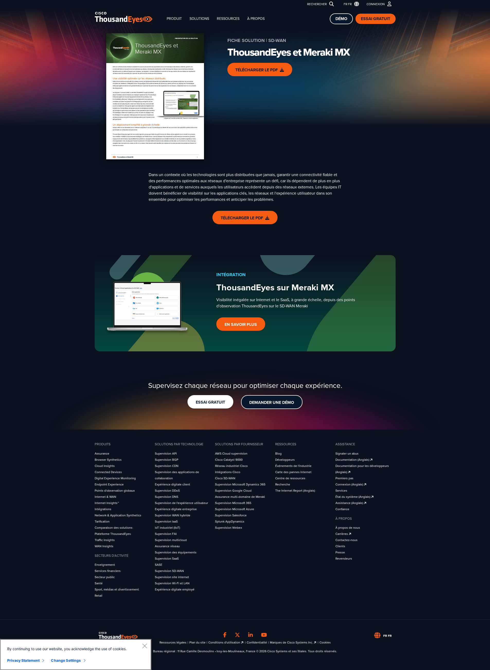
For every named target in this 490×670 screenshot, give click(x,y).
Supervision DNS (166, 497)
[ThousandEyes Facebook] (225, 635)
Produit (174, 18)
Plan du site (197, 642)
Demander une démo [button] (271, 402)
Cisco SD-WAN (225, 478)
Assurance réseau (167, 546)
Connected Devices (108, 472)
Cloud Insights (105, 466)
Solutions (199, 18)
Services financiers (108, 571)
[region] (75, 654)
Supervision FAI (166, 534)
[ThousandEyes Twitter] (237, 635)
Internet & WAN (105, 497)
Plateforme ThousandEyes (113, 534)
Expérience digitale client (172, 484)
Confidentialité (257, 642)
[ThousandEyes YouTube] (264, 635)
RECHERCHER (317, 4)
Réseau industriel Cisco (231, 466)
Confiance (342, 509)
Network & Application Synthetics (118, 515)
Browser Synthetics (108, 460)
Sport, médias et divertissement (117, 589)
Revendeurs (343, 558)
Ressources (228, 18)
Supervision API (166, 453)
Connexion (376, 4)
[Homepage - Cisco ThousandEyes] (129, 17)
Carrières (342, 534)
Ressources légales (172, 642)
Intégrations (103, 509)
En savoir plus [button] (241, 324)
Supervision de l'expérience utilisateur (181, 503)
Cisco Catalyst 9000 (229, 460)
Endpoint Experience (109, 484)
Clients (340, 546)
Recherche (282, 484)
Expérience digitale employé (174, 589)
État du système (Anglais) (353, 497)
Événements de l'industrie (293, 466)
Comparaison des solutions (113, 527)
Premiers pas (344, 478)
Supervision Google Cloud (233, 490)
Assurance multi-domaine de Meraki (240, 497)
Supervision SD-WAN (169, 571)
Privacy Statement (23, 660)
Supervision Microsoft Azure (234, 509)
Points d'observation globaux (115, 490)
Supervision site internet (172, 577)
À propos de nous (347, 527)
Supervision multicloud (171, 540)
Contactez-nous (346, 540)
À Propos (256, 18)
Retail (98, 595)
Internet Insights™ (107, 503)
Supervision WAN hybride (172, 515)
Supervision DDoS (167, 490)
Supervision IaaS (166, 521)
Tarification (102, 521)
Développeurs (285, 460)
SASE (158, 565)
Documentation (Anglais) (352, 460)
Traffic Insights (105, 540)
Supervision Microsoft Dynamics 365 (240, 484)
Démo (341, 18)
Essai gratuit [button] (210, 402)
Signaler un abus (347, 453)
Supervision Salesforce (231, 515)
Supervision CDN (167, 466)
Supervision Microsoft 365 (233, 503)
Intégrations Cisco (227, 472)
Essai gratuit (375, 18)
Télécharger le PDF (256, 70)
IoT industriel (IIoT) (167, 527)
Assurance (102, 453)
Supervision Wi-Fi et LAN (172, 583)
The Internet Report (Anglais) (295, 490)
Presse (340, 552)
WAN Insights (104, 546)
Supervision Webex (228, 527)
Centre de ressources (290, 478)
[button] (350, 4)
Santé (99, 583)
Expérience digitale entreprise (176, 509)
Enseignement (105, 565)
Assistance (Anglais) (349, 503)
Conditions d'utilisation (224, 642)
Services (341, 490)
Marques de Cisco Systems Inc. (292, 642)
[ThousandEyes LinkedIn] (250, 635)
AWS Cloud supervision (231, 453)
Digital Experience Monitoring (115, 478)
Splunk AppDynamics (229, 521)
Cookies (325, 642)
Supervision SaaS (167, 558)
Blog (278, 453)
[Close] (144, 645)
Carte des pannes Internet (293, 472)
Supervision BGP (166, 460)
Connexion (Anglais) (349, 484)
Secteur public (105, 577)
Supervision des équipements (176, 552)
